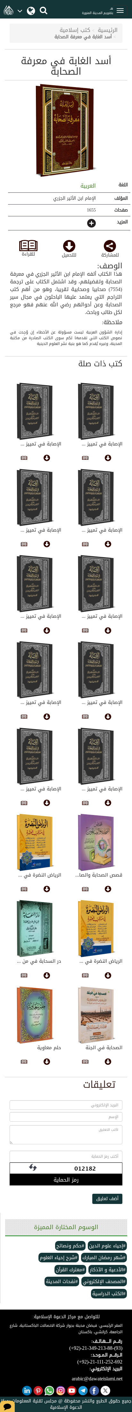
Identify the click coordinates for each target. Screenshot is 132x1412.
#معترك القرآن (70, 1269)
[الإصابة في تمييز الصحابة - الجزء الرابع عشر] (35, 411)
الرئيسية (108, 30)
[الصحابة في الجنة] (96, 1015)
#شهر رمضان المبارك (104, 1257)
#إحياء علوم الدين (107, 1245)
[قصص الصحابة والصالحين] (96, 842)
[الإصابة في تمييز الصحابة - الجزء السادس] (35, 756)
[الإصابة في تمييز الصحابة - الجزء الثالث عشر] (96, 497)
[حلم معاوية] (35, 1015)
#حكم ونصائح (70, 1245)
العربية (87, 186)
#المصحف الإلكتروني (104, 1281)
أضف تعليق (107, 1198)
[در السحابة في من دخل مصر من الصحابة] (35, 928)
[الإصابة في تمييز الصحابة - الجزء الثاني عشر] (35, 497)
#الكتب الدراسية (109, 1293)
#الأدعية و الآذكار (108, 1269)
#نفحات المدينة (62, 1281)
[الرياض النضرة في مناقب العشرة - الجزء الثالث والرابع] (96, 928)
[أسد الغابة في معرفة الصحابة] (66, 130)
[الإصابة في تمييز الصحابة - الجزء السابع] (96, 756)
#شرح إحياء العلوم (59, 1257)
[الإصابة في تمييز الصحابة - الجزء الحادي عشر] (96, 583)
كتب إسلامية (75, 30)
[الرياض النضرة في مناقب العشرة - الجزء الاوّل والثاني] (35, 842)
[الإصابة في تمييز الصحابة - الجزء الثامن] (35, 670)
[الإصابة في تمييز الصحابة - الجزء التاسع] (96, 670)
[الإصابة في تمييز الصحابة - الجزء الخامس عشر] (96, 411)
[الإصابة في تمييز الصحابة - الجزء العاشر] (35, 583)
